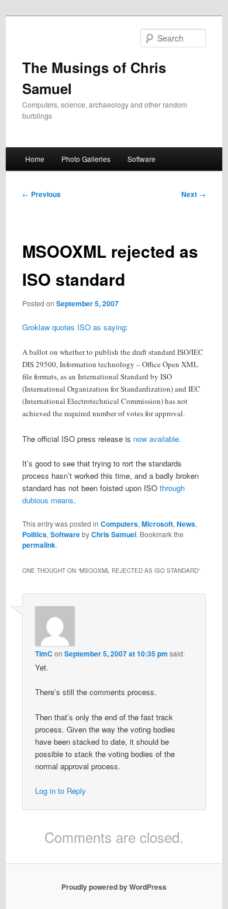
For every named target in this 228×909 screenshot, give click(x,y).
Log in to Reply (60, 790)
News (186, 524)
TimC (44, 653)
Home (34, 159)
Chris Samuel (113, 534)
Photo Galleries (85, 159)
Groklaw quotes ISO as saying (74, 327)
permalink (39, 545)
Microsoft (157, 524)
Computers (119, 524)
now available (156, 438)
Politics (34, 534)
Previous (41, 194)
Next (193, 194)
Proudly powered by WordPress (114, 887)
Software (141, 159)
